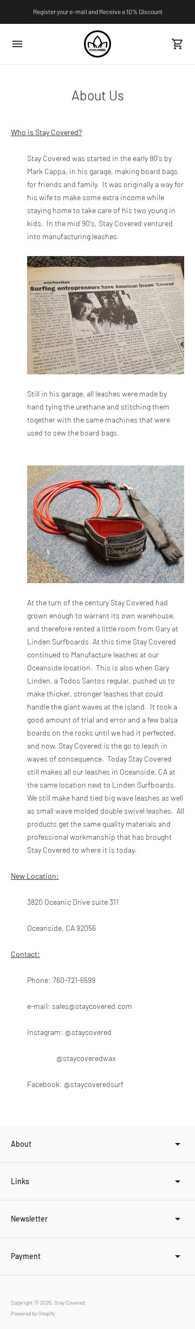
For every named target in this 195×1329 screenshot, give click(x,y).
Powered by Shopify (33, 1313)
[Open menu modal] (17, 44)
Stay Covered (69, 1302)
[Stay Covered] (97, 43)
